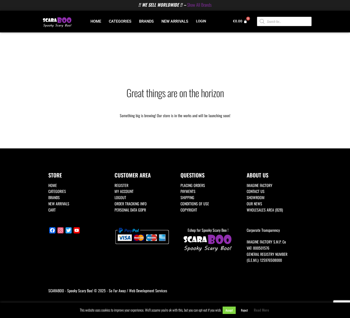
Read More (261, 310)
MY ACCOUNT (124, 191)
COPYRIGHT (188, 210)
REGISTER (121, 185)
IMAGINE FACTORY (259, 185)
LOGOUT (120, 197)
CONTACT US (256, 191)
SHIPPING (187, 197)
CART (52, 210)
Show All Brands (199, 4)
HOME (95, 21)
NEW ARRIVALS (174, 21)
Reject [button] (244, 310)
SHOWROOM (256, 197)
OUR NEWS (254, 204)
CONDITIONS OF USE (194, 204)
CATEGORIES (120, 21)
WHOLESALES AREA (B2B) (265, 210)
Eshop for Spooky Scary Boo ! (208, 230)
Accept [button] (229, 310)
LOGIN (201, 21)
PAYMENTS (187, 191)
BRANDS (146, 21)
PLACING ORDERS (192, 185)
